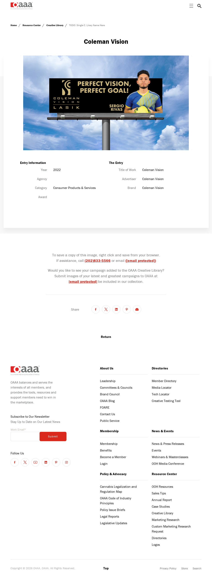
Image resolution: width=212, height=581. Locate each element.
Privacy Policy (168, 568)
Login (104, 463)
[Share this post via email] (137, 309)
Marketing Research (165, 520)
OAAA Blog (107, 401)
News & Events (163, 431)
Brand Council (110, 394)
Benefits (106, 450)
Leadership (108, 381)
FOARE (105, 407)
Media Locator (161, 387)
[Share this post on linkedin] (116, 309)
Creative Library (55, 25)
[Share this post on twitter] (106, 309)
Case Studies (161, 506)
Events (156, 450)
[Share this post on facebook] (96, 309)
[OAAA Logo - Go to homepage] (22, 5)
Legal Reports (109, 516)
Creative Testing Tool (166, 401)
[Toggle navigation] (191, 6)
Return (106, 337)
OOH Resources (162, 486)
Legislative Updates (113, 523)
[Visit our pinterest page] (56, 462)
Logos (156, 544)
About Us (106, 368)
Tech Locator (160, 394)
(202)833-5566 (98, 260)
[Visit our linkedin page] (46, 462)
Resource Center (32, 25)
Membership (109, 431)
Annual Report (162, 500)
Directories (160, 368)
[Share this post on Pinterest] (127, 309)
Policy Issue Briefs (112, 510)
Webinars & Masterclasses (170, 457)
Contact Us (107, 414)
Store (184, 568)
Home (14, 25)
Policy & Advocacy (113, 474)
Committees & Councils (116, 387)
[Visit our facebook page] (15, 462)
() (140, 260)
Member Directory (164, 381)
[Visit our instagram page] (66, 462)
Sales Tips (159, 493)
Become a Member (113, 457)
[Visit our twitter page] (25, 462)
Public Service (109, 421)
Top (106, 568)
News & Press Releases (168, 444)
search (199, 6)
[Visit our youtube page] (35, 462)
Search (197, 568)
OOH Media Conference (168, 463)
